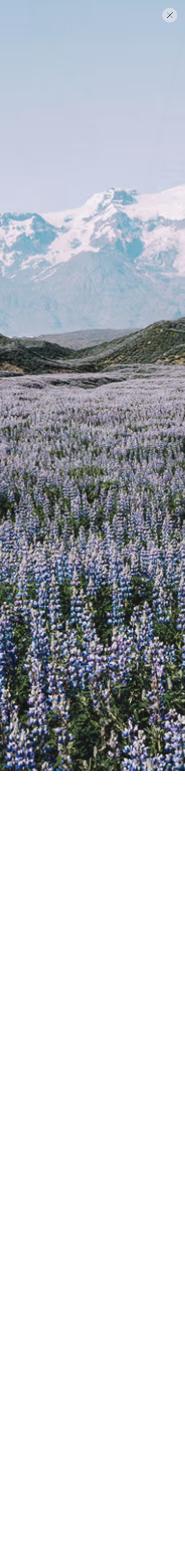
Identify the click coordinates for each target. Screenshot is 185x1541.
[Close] (169, 15)
